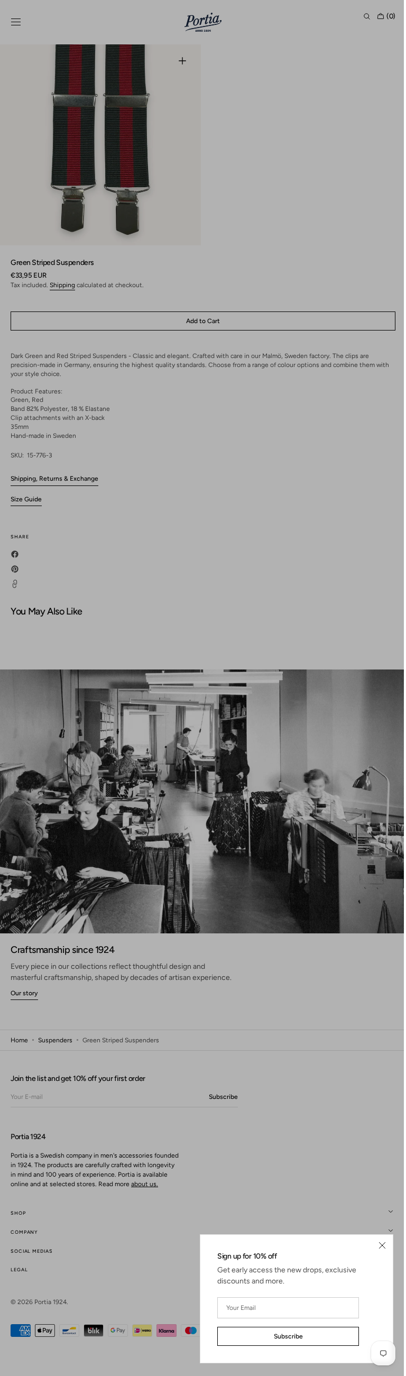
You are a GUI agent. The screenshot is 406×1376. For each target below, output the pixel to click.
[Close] (374, 1245)
